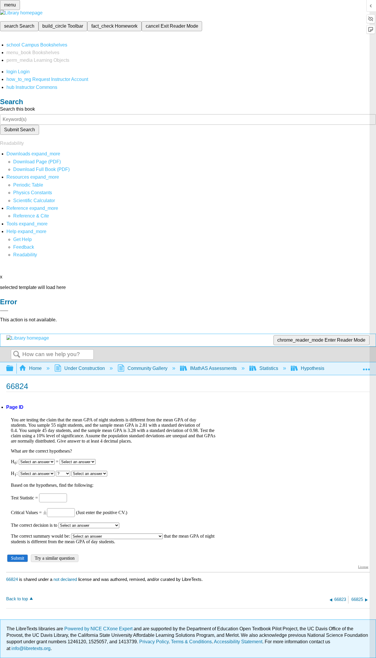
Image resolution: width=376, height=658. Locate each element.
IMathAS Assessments (213, 368)
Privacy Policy (154, 641)
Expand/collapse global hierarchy (13, 369)
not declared (65, 579)
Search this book (17, 109)
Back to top (17, 598)
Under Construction (84, 368)
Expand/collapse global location (366, 366)
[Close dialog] (4, 310)
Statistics (268, 368)
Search (17, 355)
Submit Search (19, 129)
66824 (12, 579)
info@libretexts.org (30, 648)
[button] (23, 247)
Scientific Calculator (34, 200)
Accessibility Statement (238, 641)
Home (35, 368)
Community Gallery (147, 368)
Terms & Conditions (191, 641)
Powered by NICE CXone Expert (99, 628)
